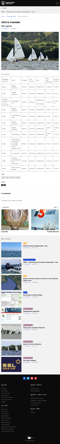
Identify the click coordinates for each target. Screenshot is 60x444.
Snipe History (4, 391)
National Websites (5, 422)
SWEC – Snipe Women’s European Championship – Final (40, 262)
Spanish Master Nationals (31, 311)
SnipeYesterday (35, 405)
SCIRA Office (27, 282)
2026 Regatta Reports (29, 259)
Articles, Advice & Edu (38, 394)
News (25, 243)
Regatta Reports (35, 388)
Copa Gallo (4, 231)
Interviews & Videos (36, 402)
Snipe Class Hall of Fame (7, 431)
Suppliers (3, 402)
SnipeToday (6, 28)
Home (2, 16)
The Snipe (3, 388)
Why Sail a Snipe (5, 393)
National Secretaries (6, 418)
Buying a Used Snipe (6, 399)
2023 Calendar (9, 177)
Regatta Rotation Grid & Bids (8, 427)
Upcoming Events (11, 16)
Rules (25, 292)
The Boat (4, 385)
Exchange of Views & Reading (38, 400)
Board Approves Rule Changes (32, 295)
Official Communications (7, 429)
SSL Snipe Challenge (29, 360)
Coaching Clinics (5, 424)
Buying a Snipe (5, 395)
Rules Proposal (5, 413)
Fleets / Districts (5, 420)
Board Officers (5, 416)
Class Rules (4, 409)
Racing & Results (36, 385)
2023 (3, 177)
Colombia (17, 177)
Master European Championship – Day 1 (35, 246)
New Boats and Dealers (7, 397)
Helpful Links (35, 408)
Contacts (33, 412)
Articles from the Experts (37, 398)
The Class (4, 405)
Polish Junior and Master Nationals (34, 327)
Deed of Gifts (4, 411)
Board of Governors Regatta (32, 344)
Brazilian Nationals (53, 231)
